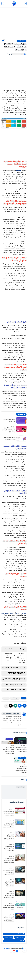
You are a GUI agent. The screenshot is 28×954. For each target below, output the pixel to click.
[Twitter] (11, 951)
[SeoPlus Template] (23, 948)
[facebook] (17, 951)
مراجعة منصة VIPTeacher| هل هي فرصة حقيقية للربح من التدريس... (21, 769)
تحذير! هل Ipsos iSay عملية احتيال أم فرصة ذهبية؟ (8, 907)
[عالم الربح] (14, 3)
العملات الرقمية (8, 937)
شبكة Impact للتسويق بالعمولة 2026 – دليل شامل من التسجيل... (8, 429)
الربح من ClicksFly (21, 613)
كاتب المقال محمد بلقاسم (17, 54)
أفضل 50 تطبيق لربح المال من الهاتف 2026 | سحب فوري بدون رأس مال (8, 872)
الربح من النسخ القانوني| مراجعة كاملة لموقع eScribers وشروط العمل (8, 750)
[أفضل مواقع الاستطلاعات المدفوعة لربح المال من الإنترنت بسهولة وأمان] (20, 834)
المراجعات (6, 698)
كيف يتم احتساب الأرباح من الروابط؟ (15, 684)
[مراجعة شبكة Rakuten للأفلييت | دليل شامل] (21, 438)
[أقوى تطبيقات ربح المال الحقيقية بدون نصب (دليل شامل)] (20, 857)
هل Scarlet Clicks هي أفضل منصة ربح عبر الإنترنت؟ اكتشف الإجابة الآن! (8, 813)
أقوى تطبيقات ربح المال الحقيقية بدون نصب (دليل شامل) (9, 860)
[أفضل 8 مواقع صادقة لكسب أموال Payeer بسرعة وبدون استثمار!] (20, 822)
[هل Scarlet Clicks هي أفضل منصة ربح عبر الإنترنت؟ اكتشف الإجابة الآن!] (20, 810)
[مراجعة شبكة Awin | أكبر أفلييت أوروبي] (21, 420)
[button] (20, 706)
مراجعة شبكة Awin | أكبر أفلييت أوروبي (9, 420)
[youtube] (14, 951)
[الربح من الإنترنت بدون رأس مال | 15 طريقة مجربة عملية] (20, 893)
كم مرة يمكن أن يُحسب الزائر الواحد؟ (16, 689)
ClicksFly (18, 170)
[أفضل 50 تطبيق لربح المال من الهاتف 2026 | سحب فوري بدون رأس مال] (20, 869)
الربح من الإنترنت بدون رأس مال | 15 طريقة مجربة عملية (9, 895)
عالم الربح (6, 948)
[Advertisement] (14, 24)
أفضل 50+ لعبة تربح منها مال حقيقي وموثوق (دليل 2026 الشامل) (9, 919)
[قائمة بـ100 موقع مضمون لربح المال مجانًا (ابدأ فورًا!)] (20, 881)
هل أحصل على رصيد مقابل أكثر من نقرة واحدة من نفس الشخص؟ (15, 679)
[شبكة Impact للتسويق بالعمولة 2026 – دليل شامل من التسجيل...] (21, 428)
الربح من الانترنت (21, 40)
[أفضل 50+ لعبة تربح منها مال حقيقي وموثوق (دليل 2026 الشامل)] (20, 916)
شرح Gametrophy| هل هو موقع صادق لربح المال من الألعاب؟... (21, 749)
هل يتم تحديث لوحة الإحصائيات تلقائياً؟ (15, 667)
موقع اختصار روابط (7, 613)
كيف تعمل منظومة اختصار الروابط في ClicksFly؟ (15, 649)
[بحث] (2, 3)
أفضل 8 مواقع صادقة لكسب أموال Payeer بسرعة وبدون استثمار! (8, 825)
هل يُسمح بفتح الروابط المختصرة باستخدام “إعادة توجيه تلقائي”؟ (16, 673)
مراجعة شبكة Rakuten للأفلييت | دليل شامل (9, 438)
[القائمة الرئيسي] (25, 3)
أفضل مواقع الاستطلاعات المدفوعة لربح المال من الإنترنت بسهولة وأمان (9, 837)
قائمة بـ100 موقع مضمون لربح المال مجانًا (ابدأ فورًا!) (9, 884)
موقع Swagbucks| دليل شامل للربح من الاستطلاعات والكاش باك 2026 (8, 849)
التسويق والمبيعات (19, 933)
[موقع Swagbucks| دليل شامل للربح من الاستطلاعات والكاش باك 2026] (20, 846)
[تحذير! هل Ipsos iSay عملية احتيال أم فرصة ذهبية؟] (20, 904)
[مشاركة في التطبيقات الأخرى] (6, 706)
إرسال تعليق (20, 787)
